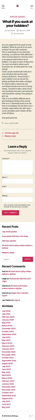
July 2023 (6, 337)
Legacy (17, 300)
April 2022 (6, 375)
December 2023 (9, 329)
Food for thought (17, 16)
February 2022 (8, 381)
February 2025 (8, 317)
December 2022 (9, 352)
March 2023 (7, 343)
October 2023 (8, 331)
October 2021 (7, 393)
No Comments (19, 34)
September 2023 (9, 334)
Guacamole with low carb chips (15, 236)
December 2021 (8, 387)
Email (4, 186)
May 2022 (6, 372)
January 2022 (8, 384)
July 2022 (6, 366)
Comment (6, 159)
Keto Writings (13, 416)
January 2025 (8, 320)
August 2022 (7, 363)
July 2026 (6, 311)
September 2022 (9, 361)
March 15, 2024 (24, 30)
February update (9, 241)
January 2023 (8, 349)
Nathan (12, 30)
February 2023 (8, 346)
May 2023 (6, 340)
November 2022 (9, 355)
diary (6, 123)
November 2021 (8, 390)
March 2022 (7, 378)
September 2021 (9, 396)
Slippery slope (8, 253)
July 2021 (6, 401)
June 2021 (6, 404)
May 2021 (6, 407)
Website (4, 196)
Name (4, 177)
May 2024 (6, 323)
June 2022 (6, 369)
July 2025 (6, 314)
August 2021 (7, 398)
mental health (13, 123)
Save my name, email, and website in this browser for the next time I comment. (17, 206)
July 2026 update (9, 232)
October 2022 (8, 358)
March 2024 (7, 326)
